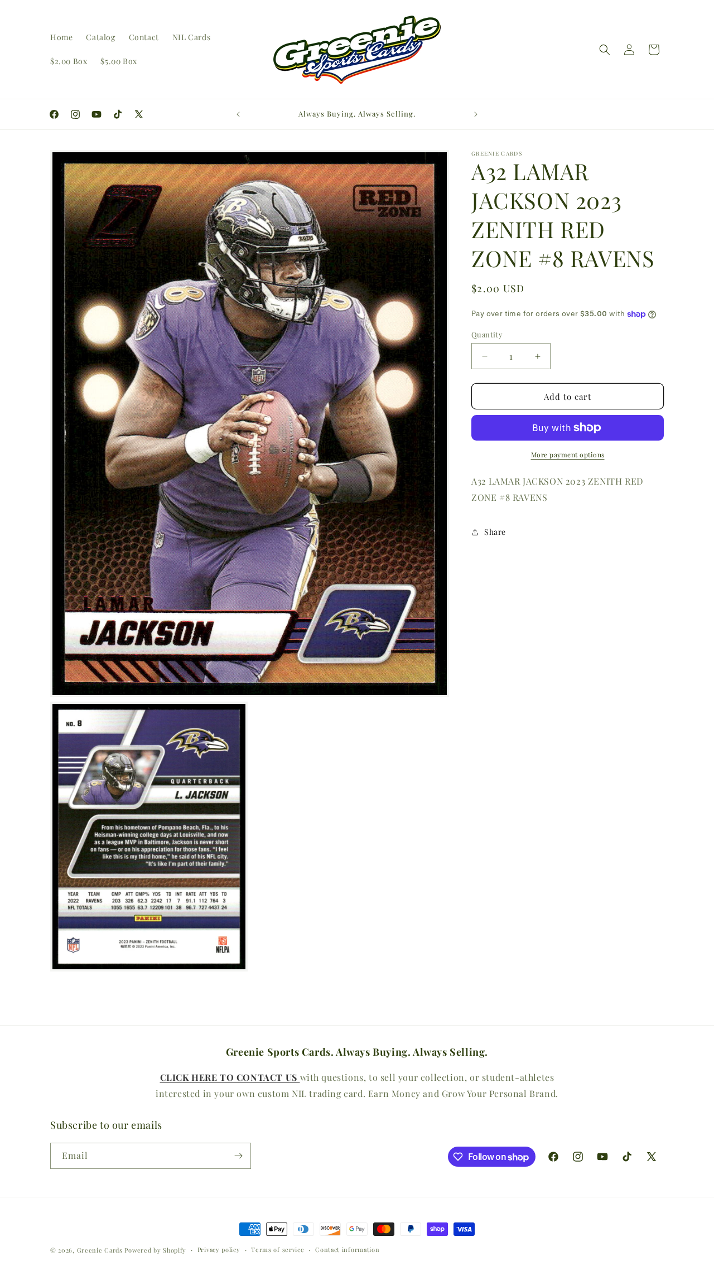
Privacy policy (218, 1249)
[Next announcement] (476, 114)
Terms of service (277, 1249)
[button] (604, 49)
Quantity (487, 334)
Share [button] (495, 531)
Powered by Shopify (155, 1250)
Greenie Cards (100, 1250)
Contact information (347, 1249)
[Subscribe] (238, 1156)
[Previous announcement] (238, 114)
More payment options (568, 454)
